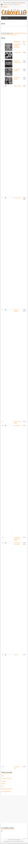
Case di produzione (6, 791)
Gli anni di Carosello (6, 778)
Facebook (4, 4)
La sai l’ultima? (17, 197)
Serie (2, 775)
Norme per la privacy (8, 841)
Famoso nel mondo (17, 78)
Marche (3, 783)
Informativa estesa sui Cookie (18, 841)
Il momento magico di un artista (17, 539)
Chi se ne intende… (16, 310)
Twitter (17, 4)
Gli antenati (17, 425)
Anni (24, 41)
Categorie (3, 781)
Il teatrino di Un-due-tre (17, 543)
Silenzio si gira (17, 86)
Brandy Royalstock (18, 33)
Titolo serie (17, 41)
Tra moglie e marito (17, 69)
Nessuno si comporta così (17, 61)
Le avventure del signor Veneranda (17, 45)
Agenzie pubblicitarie (6, 788)
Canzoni (16, 654)
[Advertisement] (14, 809)
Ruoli (2, 786)
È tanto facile (17, 52)
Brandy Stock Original (11, 34)
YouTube (11, 4)
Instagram (5, 6)
